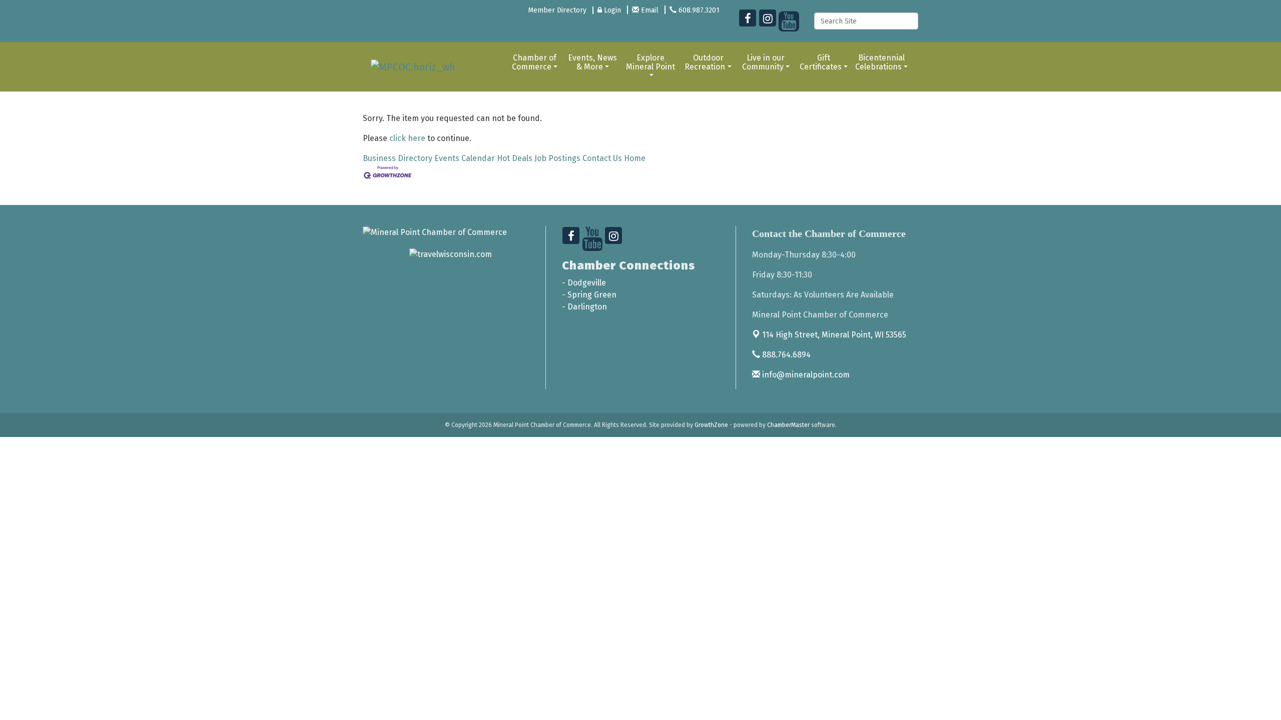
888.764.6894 (785, 355)
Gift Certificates (821, 62)
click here (407, 138)
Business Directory (397, 158)
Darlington (587, 307)
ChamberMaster (788, 425)
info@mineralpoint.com (805, 375)
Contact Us (602, 158)
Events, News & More (592, 62)
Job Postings (557, 158)
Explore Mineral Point (650, 62)
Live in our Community (763, 62)
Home (635, 158)
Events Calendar (464, 158)
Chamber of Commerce (534, 62)
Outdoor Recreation (705, 62)
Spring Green (591, 295)
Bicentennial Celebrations (880, 62)
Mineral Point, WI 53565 (834, 335)
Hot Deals (514, 158)
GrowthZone (711, 425)
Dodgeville (586, 283)
